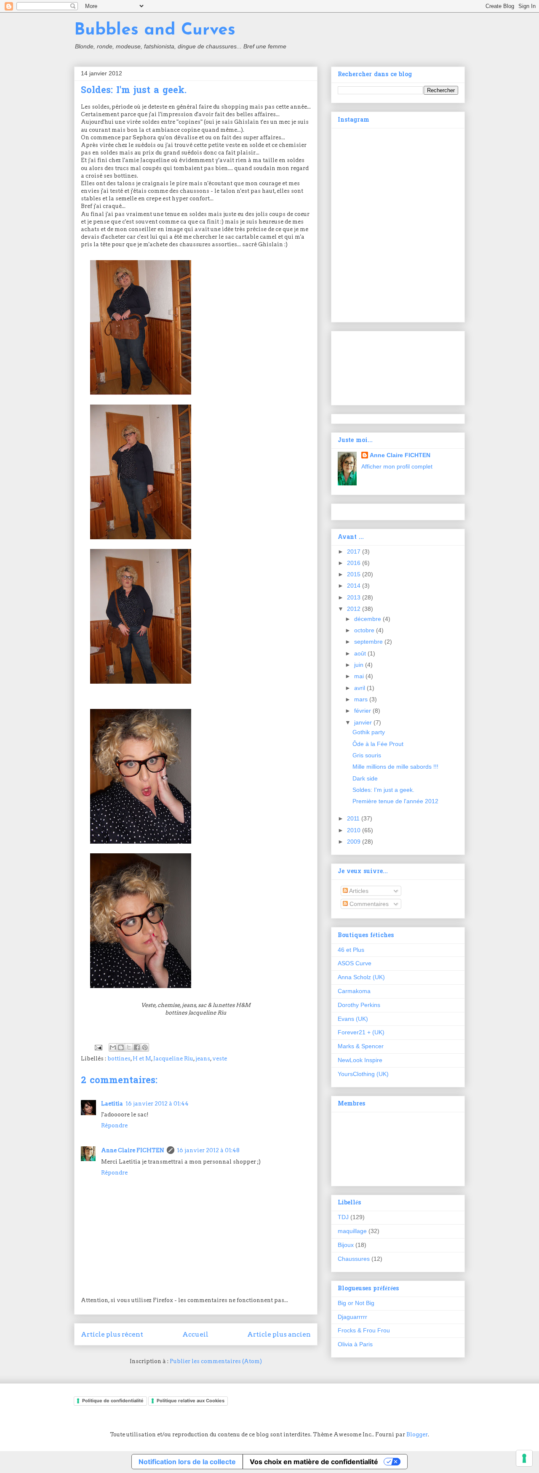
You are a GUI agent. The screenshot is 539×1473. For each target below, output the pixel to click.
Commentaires (368, 903)
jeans (202, 1058)
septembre (369, 641)
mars (361, 699)
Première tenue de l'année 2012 (395, 801)
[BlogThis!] (121, 1047)
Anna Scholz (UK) (361, 977)
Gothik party (368, 732)
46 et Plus (351, 949)
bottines (119, 1058)
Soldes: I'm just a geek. (383, 789)
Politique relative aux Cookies (190, 1401)
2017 (354, 551)
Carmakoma (354, 991)
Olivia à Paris (355, 1344)
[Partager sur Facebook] (137, 1047)
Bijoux (346, 1244)
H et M (142, 1058)
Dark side (365, 778)
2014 (354, 585)
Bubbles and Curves (154, 30)
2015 (354, 574)
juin (359, 664)
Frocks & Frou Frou (364, 1330)
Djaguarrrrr (352, 1316)
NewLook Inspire (360, 1060)
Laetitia (112, 1103)
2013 (354, 597)
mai (360, 676)
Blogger (417, 1434)
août (361, 653)
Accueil (195, 1334)
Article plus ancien (279, 1334)
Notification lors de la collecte (187, 1461)
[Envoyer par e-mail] (113, 1047)
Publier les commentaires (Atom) (216, 1361)
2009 (354, 841)
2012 (354, 608)
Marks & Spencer (361, 1046)
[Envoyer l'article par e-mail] (98, 1047)
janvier (364, 722)
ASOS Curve (354, 963)
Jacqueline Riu (173, 1058)
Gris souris (366, 755)
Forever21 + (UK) (361, 1032)
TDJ (343, 1217)
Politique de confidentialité (113, 1401)
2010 (354, 830)
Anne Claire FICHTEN (132, 1150)
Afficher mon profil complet (396, 466)
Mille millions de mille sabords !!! (395, 766)
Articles (358, 890)
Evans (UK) (353, 1018)
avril (360, 688)
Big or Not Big (356, 1303)
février (363, 710)
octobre (365, 630)
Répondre (114, 1125)
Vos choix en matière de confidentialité (314, 1461)
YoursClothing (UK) (363, 1074)
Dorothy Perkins (359, 1005)
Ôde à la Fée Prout (377, 743)
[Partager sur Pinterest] (145, 1047)
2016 (354, 562)
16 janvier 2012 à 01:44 (157, 1103)
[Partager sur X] (129, 1047)
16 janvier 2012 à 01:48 (208, 1150)
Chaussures (354, 1258)
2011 (354, 818)
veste (219, 1058)
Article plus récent (112, 1334)
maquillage (352, 1231)
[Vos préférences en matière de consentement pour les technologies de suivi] (524, 1458)
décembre (368, 618)
